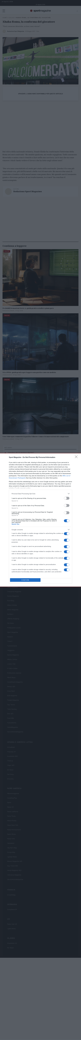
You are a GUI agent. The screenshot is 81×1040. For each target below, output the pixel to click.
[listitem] (40, 493)
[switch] (66, 498)
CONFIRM (25, 580)
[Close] (77, 457)
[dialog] (40, 520)
